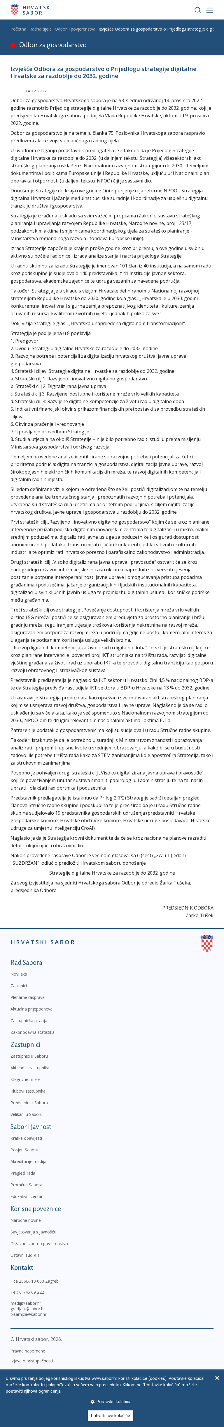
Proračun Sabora (26, 1184)
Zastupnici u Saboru (29, 1056)
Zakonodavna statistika (32, 1032)
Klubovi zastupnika (28, 1091)
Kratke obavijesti (26, 1138)
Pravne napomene (27, 1351)
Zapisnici (18, 985)
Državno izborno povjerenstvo (39, 1243)
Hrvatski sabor (38, 9)
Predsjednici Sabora (29, 1102)
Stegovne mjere (25, 1079)
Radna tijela (40, 29)
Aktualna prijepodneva (31, 1009)
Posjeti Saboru (24, 1150)
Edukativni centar (26, 1196)
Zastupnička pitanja (28, 1020)
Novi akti (18, 974)
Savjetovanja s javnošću (33, 1232)
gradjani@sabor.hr (27, 1308)
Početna (18, 29)
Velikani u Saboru (26, 1114)
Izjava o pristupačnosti (31, 1361)
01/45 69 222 (31, 1292)
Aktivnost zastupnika (29, 1067)
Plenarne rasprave (27, 997)
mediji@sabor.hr (25, 1303)
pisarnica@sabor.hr (28, 1314)
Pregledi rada (22, 1173)
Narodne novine (25, 1220)
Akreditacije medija (28, 1161)
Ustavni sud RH (24, 1255)
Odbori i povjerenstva (75, 29)
